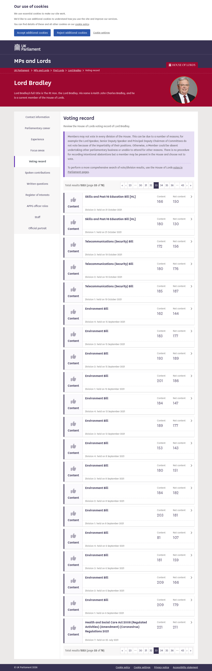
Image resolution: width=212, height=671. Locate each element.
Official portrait (37, 228)
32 (151, 185)
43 (182, 185)
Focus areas (37, 150)
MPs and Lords (32, 61)
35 (166, 185)
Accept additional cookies (32, 32)
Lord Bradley (74, 70)
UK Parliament (21, 70)
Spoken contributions (37, 172)
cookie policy (82, 24)
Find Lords (58, 70)
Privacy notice (161, 667)
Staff (37, 217)
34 (161, 185)
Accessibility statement (185, 667)
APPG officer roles (37, 206)
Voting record (37, 161)
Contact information (38, 117)
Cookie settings (101, 32)
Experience (37, 139)
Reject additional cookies (72, 32)
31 (146, 185)
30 (140, 185)
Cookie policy (123, 667)
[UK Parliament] (27, 47)
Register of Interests (37, 195)
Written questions (37, 183)
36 (172, 185)
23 (130, 185)
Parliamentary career (37, 128)
